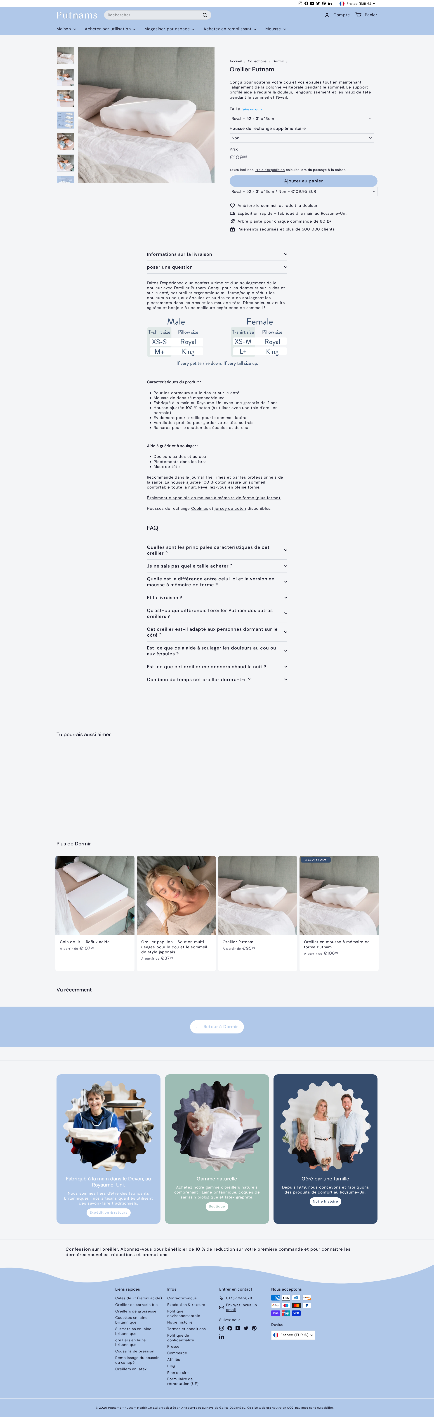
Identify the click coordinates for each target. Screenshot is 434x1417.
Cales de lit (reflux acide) (138, 1298)
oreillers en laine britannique (130, 1342)
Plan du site (178, 1372)
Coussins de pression (134, 1351)
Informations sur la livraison (179, 254)
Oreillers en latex (131, 1369)
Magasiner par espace (167, 29)
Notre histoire (325, 1201)
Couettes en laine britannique (131, 1320)
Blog (171, 1366)
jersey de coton (230, 508)
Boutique (217, 1206)
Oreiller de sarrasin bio (136, 1304)
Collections (257, 61)
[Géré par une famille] (325, 1126)
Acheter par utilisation (108, 29)
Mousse (273, 29)
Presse (173, 1346)
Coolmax (199, 508)
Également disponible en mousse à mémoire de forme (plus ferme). (214, 497)
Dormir (278, 61)
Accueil (236, 61)
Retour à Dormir (220, 1026)
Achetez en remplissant (228, 29)
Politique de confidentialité (180, 1338)
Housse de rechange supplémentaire (268, 128)
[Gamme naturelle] (217, 1126)
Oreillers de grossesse (135, 1311)
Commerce (177, 1353)
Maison (64, 29)
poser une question (170, 267)
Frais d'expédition (270, 170)
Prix (234, 149)
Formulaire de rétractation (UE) (182, 1381)
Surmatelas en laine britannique (133, 1331)
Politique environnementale (183, 1313)
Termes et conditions (186, 1328)
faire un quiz (252, 109)
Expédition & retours (108, 1212)
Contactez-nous (182, 1298)
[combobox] (157, 15)
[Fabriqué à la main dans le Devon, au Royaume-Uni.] (108, 1126)
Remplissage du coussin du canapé (137, 1360)
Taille (235, 109)
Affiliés (173, 1359)
